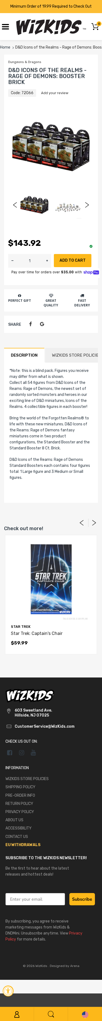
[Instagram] (21, 752)
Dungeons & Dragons (24, 62)
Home (5, 47)
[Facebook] (30, 324)
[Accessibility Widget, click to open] (8, 991)
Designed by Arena (64, 966)
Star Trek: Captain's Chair (37, 633)
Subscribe (82, 899)
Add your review (54, 93)
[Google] (42, 324)
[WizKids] (29, 695)
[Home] (51, 26)
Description (24, 355)
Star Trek (20, 627)
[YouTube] (33, 752)
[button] (47, 261)
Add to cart (73, 260)
